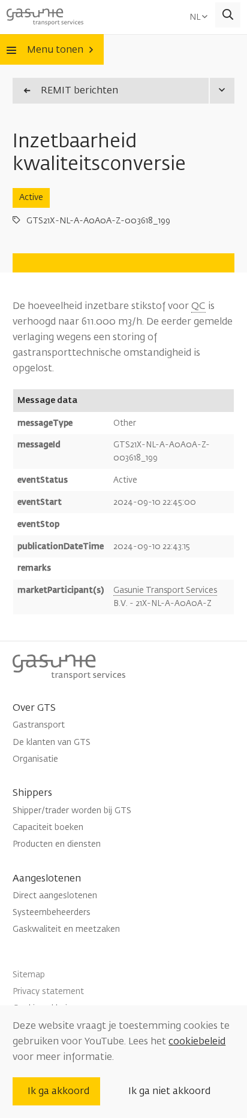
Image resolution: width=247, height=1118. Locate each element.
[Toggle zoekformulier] (228, 15)
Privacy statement (48, 991)
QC (198, 306)
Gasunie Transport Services (165, 590)
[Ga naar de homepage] (45, 15)
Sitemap (29, 974)
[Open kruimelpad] (221, 91)
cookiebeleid (196, 1041)
